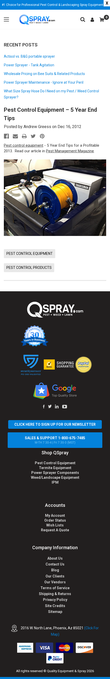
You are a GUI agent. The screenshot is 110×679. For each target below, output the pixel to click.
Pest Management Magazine (70, 151)
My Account (55, 515)
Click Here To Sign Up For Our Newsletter (55, 424)
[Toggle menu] (6, 19)
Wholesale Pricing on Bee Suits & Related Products (44, 74)
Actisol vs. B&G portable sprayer (29, 56)
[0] (102, 19)
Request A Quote (55, 530)
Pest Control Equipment (55, 463)
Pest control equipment (23, 145)
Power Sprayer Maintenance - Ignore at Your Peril (43, 82)
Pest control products (29, 268)
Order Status (55, 520)
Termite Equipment (55, 468)
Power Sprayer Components (55, 473)
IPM (55, 482)
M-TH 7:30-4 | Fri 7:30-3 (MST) (55, 440)
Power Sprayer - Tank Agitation (29, 65)
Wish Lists (55, 525)
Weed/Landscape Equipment (55, 477)
